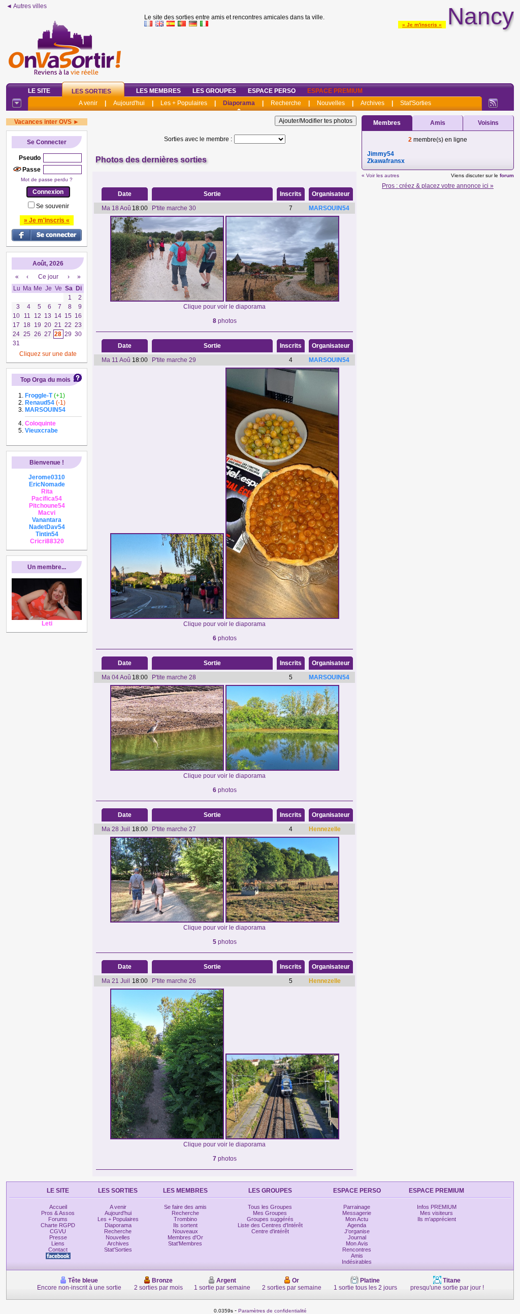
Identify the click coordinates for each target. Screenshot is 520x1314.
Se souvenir (52, 206)
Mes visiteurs (436, 1213)
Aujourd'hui (129, 103)
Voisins (488, 122)
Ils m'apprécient (436, 1219)
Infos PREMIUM (437, 1207)
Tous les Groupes (270, 1207)
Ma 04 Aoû (116, 677)
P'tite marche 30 (174, 208)
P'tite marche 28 (174, 677)
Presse (58, 1237)
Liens (57, 1243)
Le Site (39, 90)
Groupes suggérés (270, 1219)
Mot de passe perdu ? (47, 179)
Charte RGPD (58, 1225)
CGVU (58, 1231)
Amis (437, 122)
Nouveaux (185, 1231)
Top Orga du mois (45, 379)
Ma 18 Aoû (116, 208)
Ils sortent (185, 1225)
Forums (58, 1219)
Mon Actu (356, 1219)
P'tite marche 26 (174, 980)
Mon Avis (357, 1243)
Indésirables (357, 1262)
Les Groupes (214, 90)
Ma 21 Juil (116, 980)
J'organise (357, 1231)
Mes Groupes (270, 1213)
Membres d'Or (185, 1237)
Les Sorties (91, 91)
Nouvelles (331, 103)
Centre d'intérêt (270, 1231)
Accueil (58, 1207)
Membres (387, 122)
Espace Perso (272, 90)
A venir (88, 103)
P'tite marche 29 (174, 360)
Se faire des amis (185, 1207)
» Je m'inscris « (422, 24)
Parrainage (356, 1207)
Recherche (286, 103)
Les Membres (158, 90)
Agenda (356, 1225)
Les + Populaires (183, 103)
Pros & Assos (58, 1213)
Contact (58, 1249)
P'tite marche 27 (174, 829)
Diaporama (239, 103)
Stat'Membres (185, 1243)
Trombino (185, 1219)
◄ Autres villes (26, 6)
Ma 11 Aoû (116, 360)
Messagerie (356, 1213)
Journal (357, 1237)
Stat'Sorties (415, 103)
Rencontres (356, 1249)
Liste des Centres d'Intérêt (270, 1225)
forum (507, 175)
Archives (372, 103)
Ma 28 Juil (116, 829)
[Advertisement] (329, 53)
